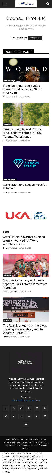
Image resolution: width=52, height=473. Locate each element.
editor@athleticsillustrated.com (26, 400)
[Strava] (37, 416)
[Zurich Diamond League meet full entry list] (26, 163)
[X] (45, 416)
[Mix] (37, 408)
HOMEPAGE (35, 38)
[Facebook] (6, 408)
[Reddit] (6, 416)
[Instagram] (21, 408)
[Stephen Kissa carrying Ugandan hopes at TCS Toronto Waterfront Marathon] (26, 265)
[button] (5, 4)
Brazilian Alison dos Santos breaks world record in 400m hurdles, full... (22, 89)
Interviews (7, 321)
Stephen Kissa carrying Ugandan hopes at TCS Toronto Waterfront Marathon (25, 284)
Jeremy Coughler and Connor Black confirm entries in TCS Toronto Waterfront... (22, 133)
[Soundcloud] (29, 416)
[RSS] (13, 416)
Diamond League (10, 81)
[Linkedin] (29, 408)
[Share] (21, 416)
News (6, 232)
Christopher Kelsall (10, 97)
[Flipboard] (13, 408)
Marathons (7, 124)
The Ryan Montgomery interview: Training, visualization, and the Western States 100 (25, 329)
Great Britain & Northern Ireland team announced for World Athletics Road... (24, 240)
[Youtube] (26, 424)
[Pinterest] (45, 408)
